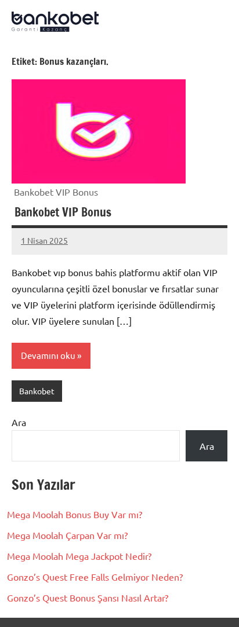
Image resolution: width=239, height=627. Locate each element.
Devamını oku (48, 355)
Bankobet (37, 391)
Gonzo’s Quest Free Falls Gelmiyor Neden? (95, 576)
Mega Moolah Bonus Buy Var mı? (74, 514)
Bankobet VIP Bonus (61, 212)
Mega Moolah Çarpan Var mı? (67, 535)
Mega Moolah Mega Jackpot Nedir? (79, 556)
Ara (19, 422)
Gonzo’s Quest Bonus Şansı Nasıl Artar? (87, 597)
